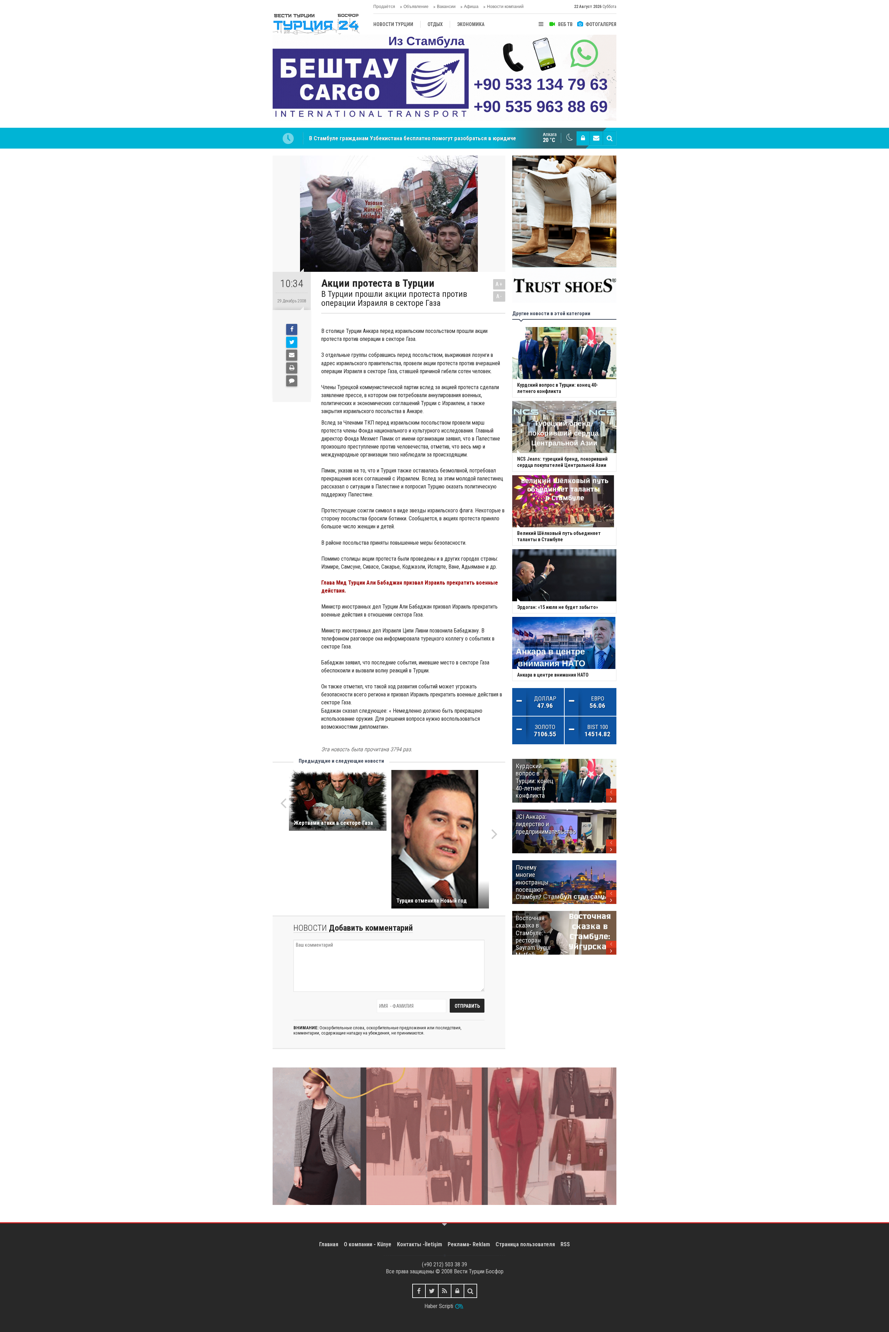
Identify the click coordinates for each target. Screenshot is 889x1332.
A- (499, 296)
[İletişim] (596, 138)
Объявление (416, 6)
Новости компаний (505, 6)
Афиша (471, 6)
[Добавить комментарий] (291, 380)
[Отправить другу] (291, 355)
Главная (328, 1244)
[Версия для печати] (291, 368)
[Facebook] (291, 329)
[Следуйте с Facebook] (419, 1291)
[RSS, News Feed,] (444, 1291)
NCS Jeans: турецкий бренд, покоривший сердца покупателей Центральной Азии (413, 138)
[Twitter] (291, 342)
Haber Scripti (438, 1306)
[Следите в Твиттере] (431, 1291)
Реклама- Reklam (469, 1244)
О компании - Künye (367, 1244)
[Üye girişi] (583, 138)
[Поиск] (609, 138)
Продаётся (384, 6)
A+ (499, 284)
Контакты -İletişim (419, 1244)
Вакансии (446, 6)
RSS (565, 1244)
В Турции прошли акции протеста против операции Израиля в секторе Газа (394, 299)
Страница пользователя (525, 1244)
